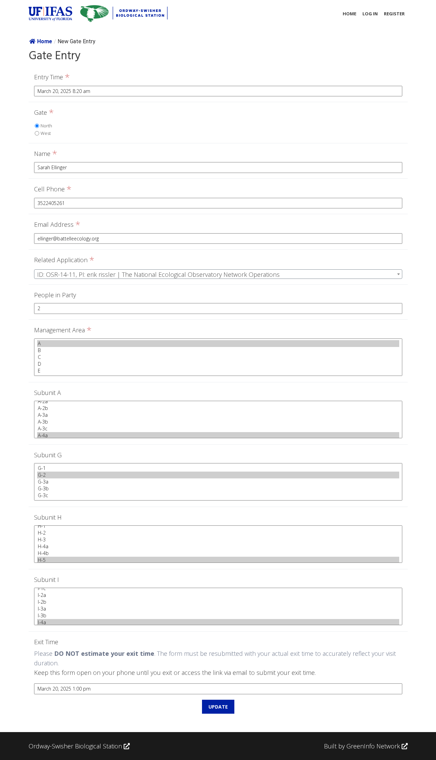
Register (394, 14)
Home (349, 14)
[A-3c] (218, 428)
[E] (218, 370)
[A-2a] (218, 401)
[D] (218, 364)
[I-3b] (218, 615)
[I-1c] (218, 588)
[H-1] (218, 526)
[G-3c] (218, 495)
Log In (370, 14)
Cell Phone (53, 189)
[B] (218, 350)
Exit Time (46, 642)
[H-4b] (218, 553)
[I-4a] (218, 622)
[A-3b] (218, 421)
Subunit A (47, 393)
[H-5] (218, 560)
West (46, 133)
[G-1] (218, 468)
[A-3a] (218, 415)
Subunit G (48, 455)
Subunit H (48, 517)
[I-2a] (218, 595)
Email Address (57, 225)
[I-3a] (218, 608)
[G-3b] (218, 488)
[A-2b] (218, 408)
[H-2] (218, 532)
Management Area (63, 330)
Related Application (64, 260)
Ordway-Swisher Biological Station (76, 746)
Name (45, 154)
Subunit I (46, 579)
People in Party (55, 295)
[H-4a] (218, 546)
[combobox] (218, 274)
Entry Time (52, 77)
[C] (218, 357)
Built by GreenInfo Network (362, 746)
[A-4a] (218, 435)
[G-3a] (218, 481)
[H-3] (218, 539)
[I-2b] (218, 602)
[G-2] (218, 475)
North (46, 126)
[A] (218, 343)
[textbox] (218, 274)
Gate (44, 113)
